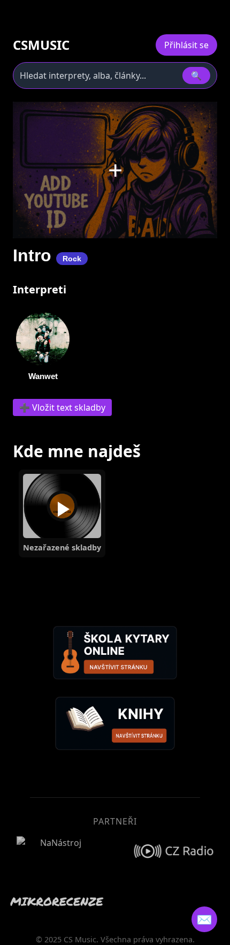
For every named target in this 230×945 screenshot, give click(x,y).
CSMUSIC (41, 45)
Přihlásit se (186, 45)
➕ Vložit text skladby (62, 407)
